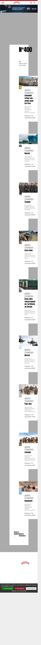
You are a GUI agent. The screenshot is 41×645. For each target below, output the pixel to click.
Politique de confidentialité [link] (19, 591)
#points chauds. (30, 112)
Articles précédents (22, 535)
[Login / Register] (31, 2)
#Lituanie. (27, 458)
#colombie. (28, 109)
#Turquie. (27, 209)
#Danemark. (28, 507)
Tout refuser (20, 588)
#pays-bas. (28, 410)
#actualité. (28, 106)
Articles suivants (16, 533)
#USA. (26, 258)
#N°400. (27, 111)
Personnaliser (31, 588)
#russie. (27, 161)
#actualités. (28, 407)
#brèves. (27, 108)
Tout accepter (8, 588)
